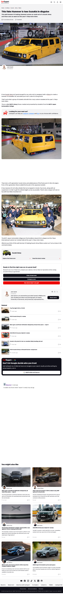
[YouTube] (21, 581)
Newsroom (11, 585)
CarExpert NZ (58, 585)
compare (31, 113)
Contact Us (44, 585)
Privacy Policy (23, 588)
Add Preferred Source (32, 372)
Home (3, 8)
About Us (3, 585)
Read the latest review (38, 258)
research (25, 113)
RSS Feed (41, 588)
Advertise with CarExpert (23, 585)
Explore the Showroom (9, 258)
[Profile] (57, 2)
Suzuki (12, 8)
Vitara (49, 94)
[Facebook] (25, 581)
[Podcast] (42, 581)
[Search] (54, 2)
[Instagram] (28, 581)
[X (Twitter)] (35, 581)
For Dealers (35, 585)
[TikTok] (31, 581)
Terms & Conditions (32, 588)
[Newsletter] (51, 2)
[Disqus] (31, 401)
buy (38, 113)
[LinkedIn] (38, 581)
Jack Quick (10, 67)
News (20, 8)
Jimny (16, 8)
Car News (7, 8)
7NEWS (51, 585)
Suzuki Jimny (9, 94)
